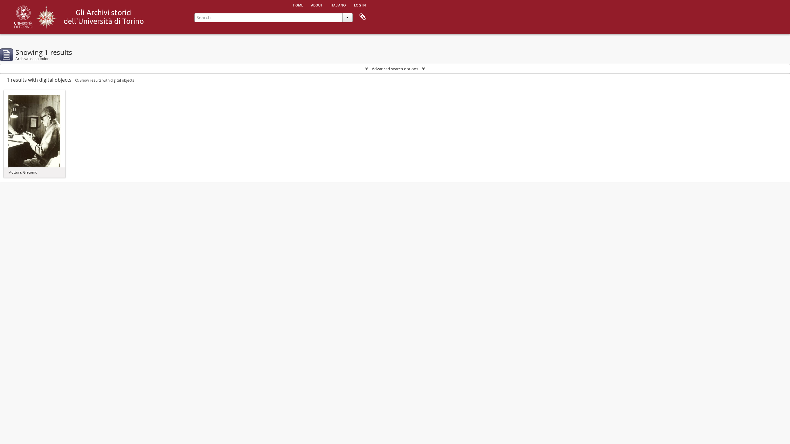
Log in (360, 4)
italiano (338, 4)
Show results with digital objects (106, 80)
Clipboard (362, 17)
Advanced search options (395, 69)
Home (298, 4)
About (316, 4)
